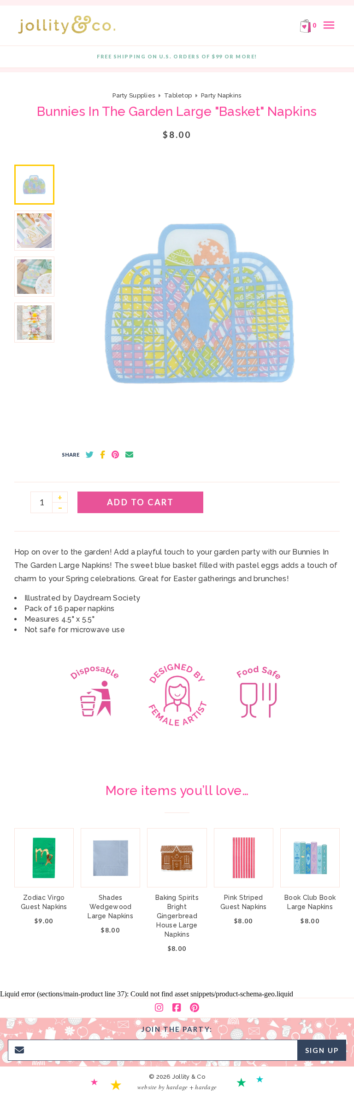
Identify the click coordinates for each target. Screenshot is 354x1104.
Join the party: (177, 1029)
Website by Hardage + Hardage (177, 1087)
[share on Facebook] (102, 455)
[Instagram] (159, 1008)
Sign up (322, 1050)
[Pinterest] (194, 1008)
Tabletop (178, 95)
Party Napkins (221, 95)
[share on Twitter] (90, 455)
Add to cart (140, 502)
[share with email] (129, 455)
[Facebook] (176, 1008)
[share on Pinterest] (115, 455)
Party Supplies (133, 95)
